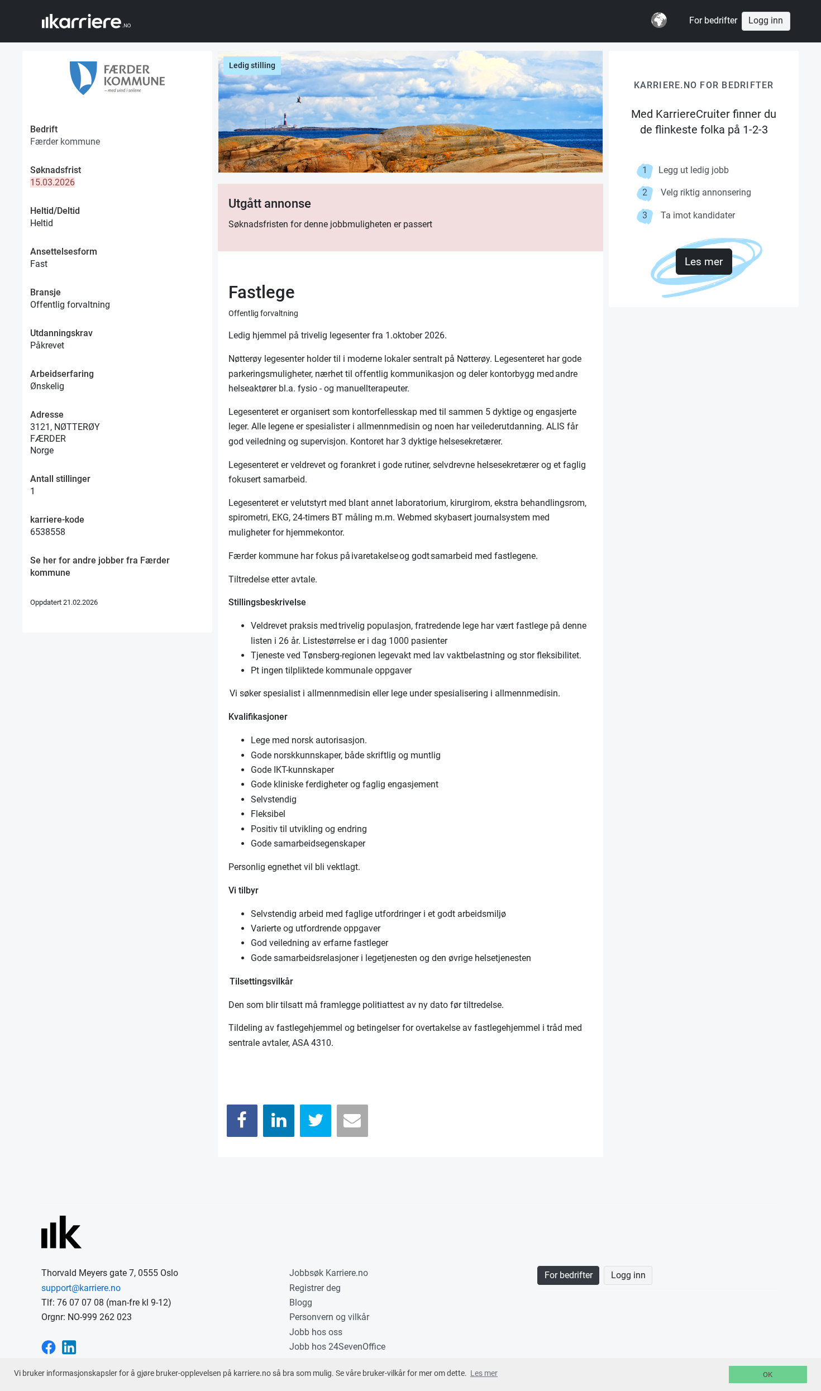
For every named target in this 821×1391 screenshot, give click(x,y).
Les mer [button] (484, 1373)
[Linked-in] (69, 1346)
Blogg (300, 1302)
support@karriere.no (81, 1288)
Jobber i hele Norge (97, 21)
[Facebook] (242, 1120)
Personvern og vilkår (329, 1317)
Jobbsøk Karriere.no (328, 1273)
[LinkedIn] (278, 1120)
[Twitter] (315, 1120)
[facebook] (48, 1346)
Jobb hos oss (315, 1332)
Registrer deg (315, 1288)
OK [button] (767, 1374)
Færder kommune (65, 141)
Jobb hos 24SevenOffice (337, 1346)
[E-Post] (352, 1120)
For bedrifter (713, 21)
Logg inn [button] (765, 21)
